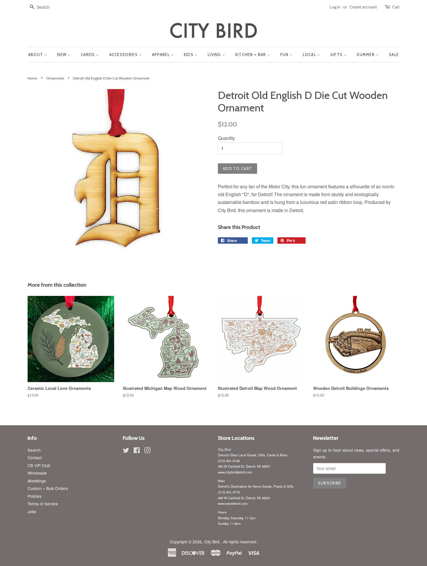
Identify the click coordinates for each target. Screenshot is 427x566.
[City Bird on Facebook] (136, 451)
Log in (335, 7)
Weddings (37, 481)
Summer (366, 54)
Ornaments (55, 78)
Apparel (161, 54)
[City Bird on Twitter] (126, 451)
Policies (35, 496)
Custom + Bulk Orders (48, 488)
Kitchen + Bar (251, 54)
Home (32, 78)
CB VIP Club (39, 465)
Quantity (226, 138)
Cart (395, 7)
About (36, 54)
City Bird (212, 542)
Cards (88, 54)
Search (34, 450)
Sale (394, 54)
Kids (189, 54)
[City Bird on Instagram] (147, 451)
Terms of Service (43, 504)
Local (310, 54)
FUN (285, 54)
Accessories (124, 54)
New (62, 54)
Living (215, 54)
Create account (363, 7)
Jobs (32, 511)
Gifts (337, 54)
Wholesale (37, 473)
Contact (35, 457)
